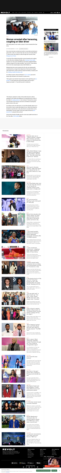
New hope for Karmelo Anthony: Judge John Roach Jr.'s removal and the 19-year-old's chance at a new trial (34, 169)
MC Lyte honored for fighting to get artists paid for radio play (34, 201)
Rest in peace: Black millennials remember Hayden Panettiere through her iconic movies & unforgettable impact (34, 342)
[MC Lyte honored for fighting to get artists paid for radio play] (13, 204)
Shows (13, 12)
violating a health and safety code (15, 72)
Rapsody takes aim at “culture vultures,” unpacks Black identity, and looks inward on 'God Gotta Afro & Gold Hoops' (34, 138)
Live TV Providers (30, 453)
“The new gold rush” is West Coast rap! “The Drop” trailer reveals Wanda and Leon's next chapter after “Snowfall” (33, 296)
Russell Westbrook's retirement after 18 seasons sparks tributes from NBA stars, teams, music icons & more (33, 419)
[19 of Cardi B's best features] (13, 361)
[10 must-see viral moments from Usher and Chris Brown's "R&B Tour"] (13, 438)
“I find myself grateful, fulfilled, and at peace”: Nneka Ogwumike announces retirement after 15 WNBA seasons (34, 234)
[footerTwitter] (35, 467)
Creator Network (30, 455)
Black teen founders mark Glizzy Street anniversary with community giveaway (50, 41)
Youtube (59, 12)
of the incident (16, 116)
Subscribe (40, 12)
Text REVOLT (54, 453)
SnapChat (54, 12)
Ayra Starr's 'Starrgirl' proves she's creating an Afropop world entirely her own (34, 373)
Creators (36, 12)
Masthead (41, 451)
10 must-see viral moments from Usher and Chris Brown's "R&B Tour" (34, 435)
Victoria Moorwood (10, 48)
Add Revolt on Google (24, 48)
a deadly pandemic (16, 100)
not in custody (28, 74)
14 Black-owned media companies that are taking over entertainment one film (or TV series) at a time (34, 264)
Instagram (51, 12)
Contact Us (54, 451)
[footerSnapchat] (29, 467)
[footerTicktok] (26, 467)
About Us (41, 450)
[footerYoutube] (37, 467)
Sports (28, 230)
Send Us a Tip (42, 453)
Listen (19, 12)
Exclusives (29, 12)
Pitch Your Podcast (31, 454)
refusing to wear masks (30, 60)
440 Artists (29, 457)
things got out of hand (11, 55)
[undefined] (51, 36)
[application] (52, 462)
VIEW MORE (51, 57)
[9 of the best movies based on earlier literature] (13, 406)
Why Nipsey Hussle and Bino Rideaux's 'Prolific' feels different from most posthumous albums (33, 388)
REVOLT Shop (54, 454)
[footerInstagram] (23, 467)
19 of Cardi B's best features (32, 357)
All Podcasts (30, 451)
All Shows (29, 450)
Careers (41, 455)
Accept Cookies (54, 470)
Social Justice (23, 12)
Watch (16, 12)
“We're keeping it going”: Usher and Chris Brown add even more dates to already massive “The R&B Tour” (33, 327)
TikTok (52, 12)
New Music (28, 134)
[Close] (60, 471)
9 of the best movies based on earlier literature (34, 402)
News (32, 12)
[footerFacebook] (32, 467)
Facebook (55, 12)
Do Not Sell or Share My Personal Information (43, 470)
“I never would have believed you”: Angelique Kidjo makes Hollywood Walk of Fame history (33, 250)
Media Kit (41, 454)
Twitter (57, 12)
